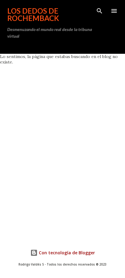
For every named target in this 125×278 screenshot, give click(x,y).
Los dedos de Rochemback (33, 14)
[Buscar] (99, 11)
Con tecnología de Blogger (66, 253)
